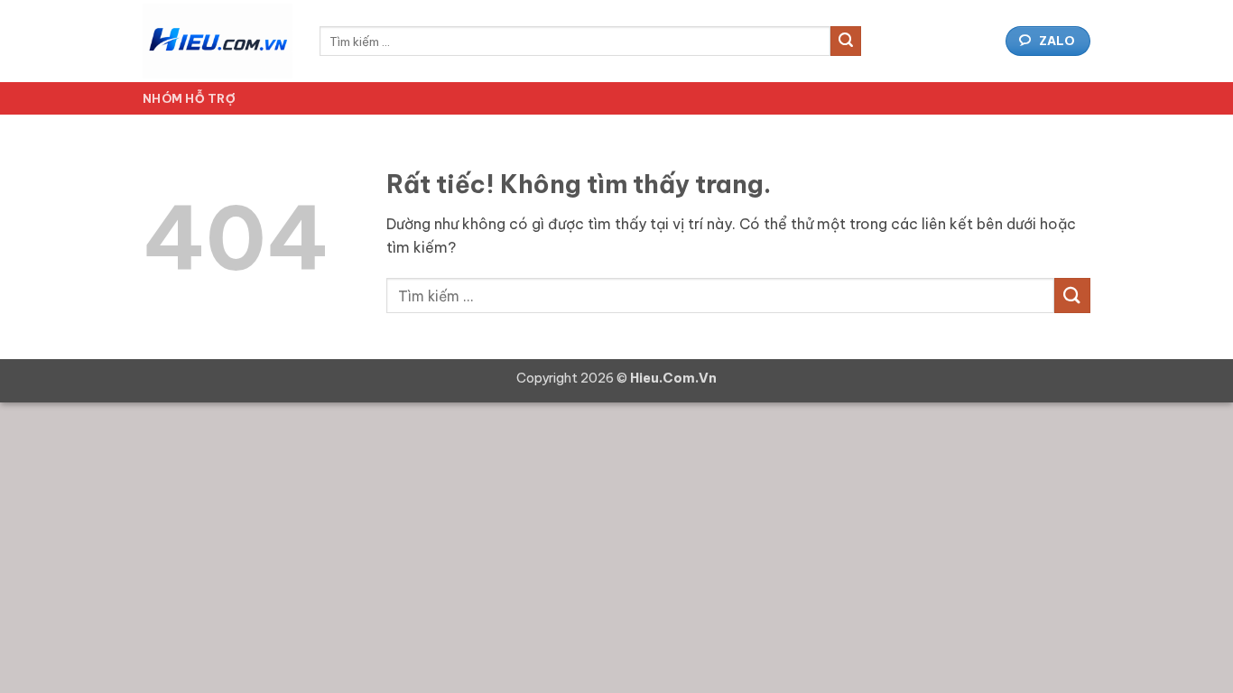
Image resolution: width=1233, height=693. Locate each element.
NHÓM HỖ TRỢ (189, 98)
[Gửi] (845, 41)
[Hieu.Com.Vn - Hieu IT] (217, 41)
